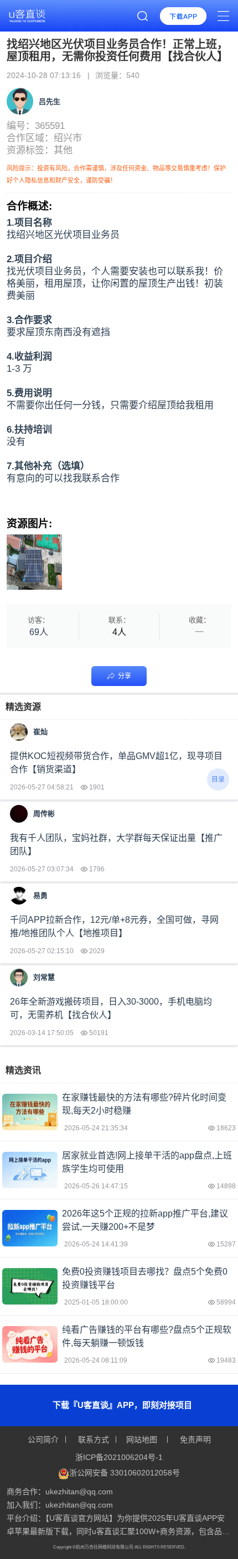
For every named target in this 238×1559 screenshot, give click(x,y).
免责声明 (194, 1439)
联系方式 (93, 1439)
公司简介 (44, 1439)
